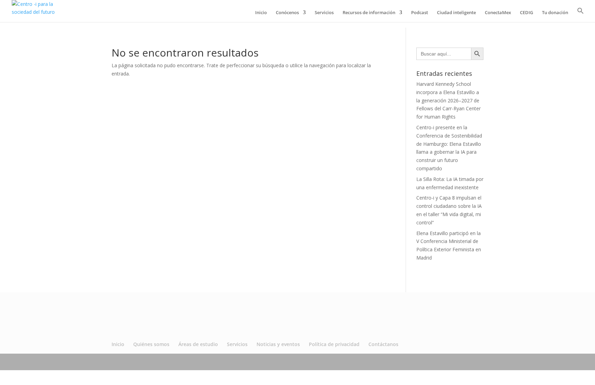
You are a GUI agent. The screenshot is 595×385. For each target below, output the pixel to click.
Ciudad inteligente (456, 13)
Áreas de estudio (198, 344)
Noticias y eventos (278, 344)
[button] (580, 14)
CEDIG (526, 13)
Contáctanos (383, 344)
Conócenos (287, 13)
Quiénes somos (151, 344)
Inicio (261, 13)
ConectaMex (498, 13)
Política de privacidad (334, 344)
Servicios (324, 13)
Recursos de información (369, 13)
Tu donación (555, 13)
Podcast (419, 13)
